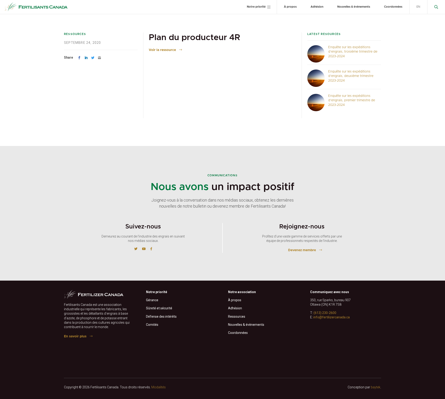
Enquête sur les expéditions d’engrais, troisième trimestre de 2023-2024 (352, 52)
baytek (375, 387)
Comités (152, 324)
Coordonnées (393, 6)
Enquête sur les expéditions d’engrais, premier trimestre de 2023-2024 (351, 100)
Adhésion (317, 6)
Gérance (152, 300)
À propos (290, 6)
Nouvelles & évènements (353, 6)
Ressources (236, 316)
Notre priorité (256, 6)
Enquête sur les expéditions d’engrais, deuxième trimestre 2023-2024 (350, 76)
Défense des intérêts (161, 316)
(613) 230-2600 (325, 313)
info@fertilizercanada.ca (331, 317)
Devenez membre (302, 250)
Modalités (158, 387)
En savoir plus (75, 336)
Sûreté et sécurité (159, 308)
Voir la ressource (162, 50)
